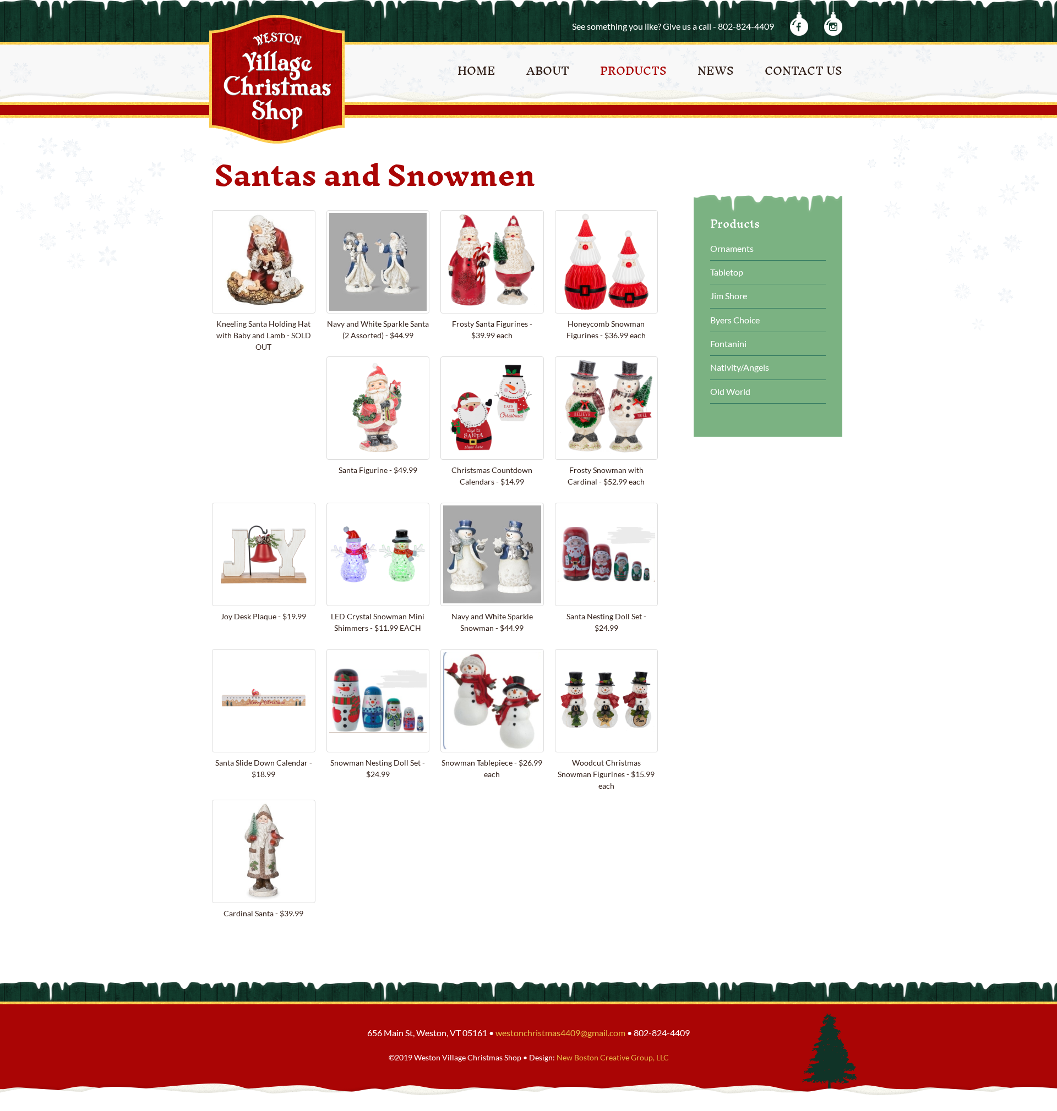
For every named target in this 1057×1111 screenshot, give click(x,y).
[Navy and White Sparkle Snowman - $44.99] (492, 554)
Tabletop (726, 272)
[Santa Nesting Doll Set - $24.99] (606, 554)
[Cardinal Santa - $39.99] (263, 851)
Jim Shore (728, 295)
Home (476, 71)
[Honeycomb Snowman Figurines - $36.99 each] (606, 262)
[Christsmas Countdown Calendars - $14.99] (492, 408)
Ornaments (732, 248)
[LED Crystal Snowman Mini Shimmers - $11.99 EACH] (378, 554)
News (716, 71)
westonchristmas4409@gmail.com (560, 1032)
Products (633, 71)
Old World (730, 391)
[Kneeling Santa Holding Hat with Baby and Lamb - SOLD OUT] (263, 262)
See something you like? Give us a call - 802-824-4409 (673, 26)
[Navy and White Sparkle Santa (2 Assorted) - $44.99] (378, 262)
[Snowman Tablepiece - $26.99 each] (492, 700)
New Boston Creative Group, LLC (613, 1057)
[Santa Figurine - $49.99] (378, 408)
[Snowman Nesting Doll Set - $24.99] (378, 700)
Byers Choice (735, 320)
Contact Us (803, 71)
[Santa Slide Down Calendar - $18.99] (263, 700)
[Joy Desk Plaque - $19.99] (263, 554)
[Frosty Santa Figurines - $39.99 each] (492, 262)
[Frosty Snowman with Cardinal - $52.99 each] (606, 408)
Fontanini (728, 343)
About (547, 71)
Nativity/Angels (739, 367)
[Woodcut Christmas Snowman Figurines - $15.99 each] (606, 700)
